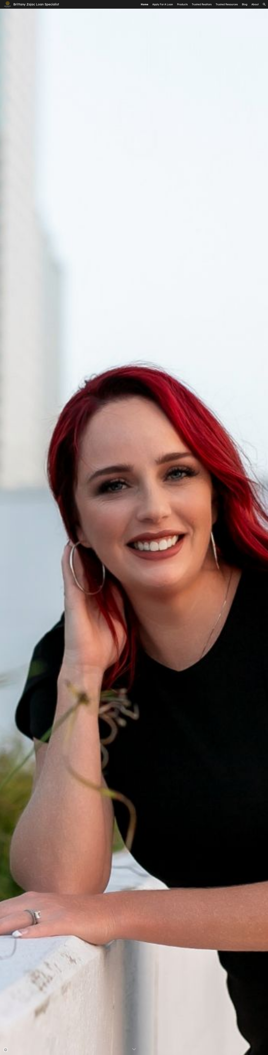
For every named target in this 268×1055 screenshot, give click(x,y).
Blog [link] (244, 4)
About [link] (255, 4)
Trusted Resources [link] (227, 4)
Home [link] (144, 4)
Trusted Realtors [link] (202, 4)
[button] (264, 4)
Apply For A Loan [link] (162, 4)
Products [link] (182, 4)
